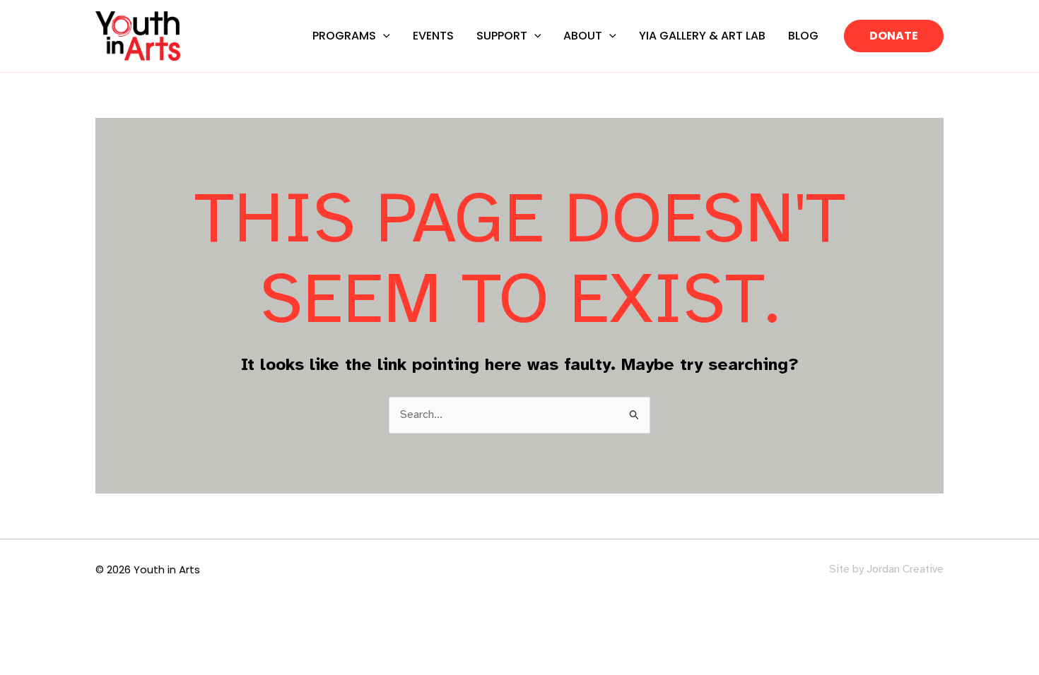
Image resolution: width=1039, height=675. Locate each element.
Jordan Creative (905, 569)
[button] (383, 36)
